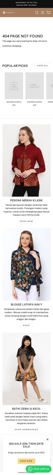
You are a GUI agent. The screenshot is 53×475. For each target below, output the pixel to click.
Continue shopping (11, 46)
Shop (26, 325)
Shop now (26, 221)
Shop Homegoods (26, 430)
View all (42, 66)
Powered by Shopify (26, 472)
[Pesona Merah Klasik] (26, 160)
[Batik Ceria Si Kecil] (26, 368)
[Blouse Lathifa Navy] (26, 264)
